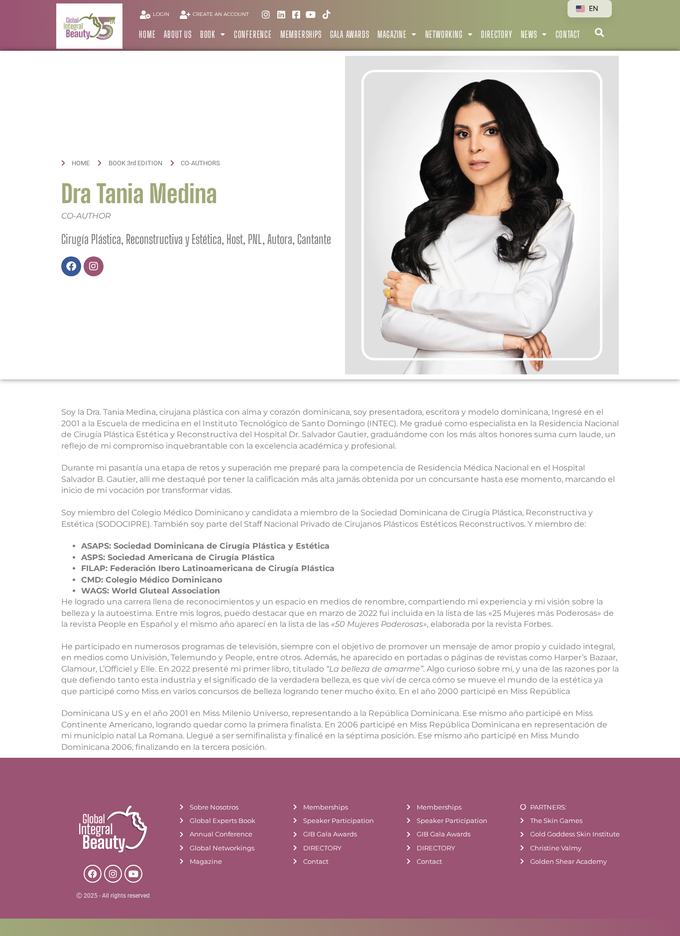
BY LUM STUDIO (608, 929)
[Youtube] (133, 874)
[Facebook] (71, 266)
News (529, 34)
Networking (444, 34)
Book (208, 34)
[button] (599, 32)
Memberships (301, 34)
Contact (568, 34)
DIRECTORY (496, 34)
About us (177, 34)
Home (147, 34)
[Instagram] (94, 266)
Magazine (391, 34)
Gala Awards (349, 34)
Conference (253, 34)
